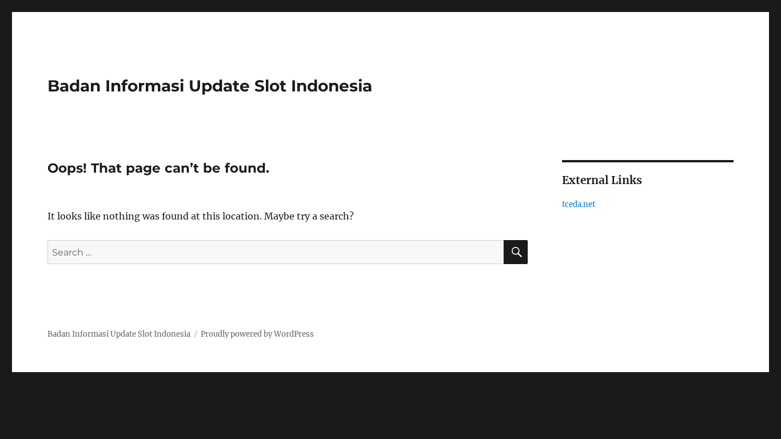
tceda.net (578, 204)
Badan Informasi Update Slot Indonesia (209, 85)
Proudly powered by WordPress (257, 334)
